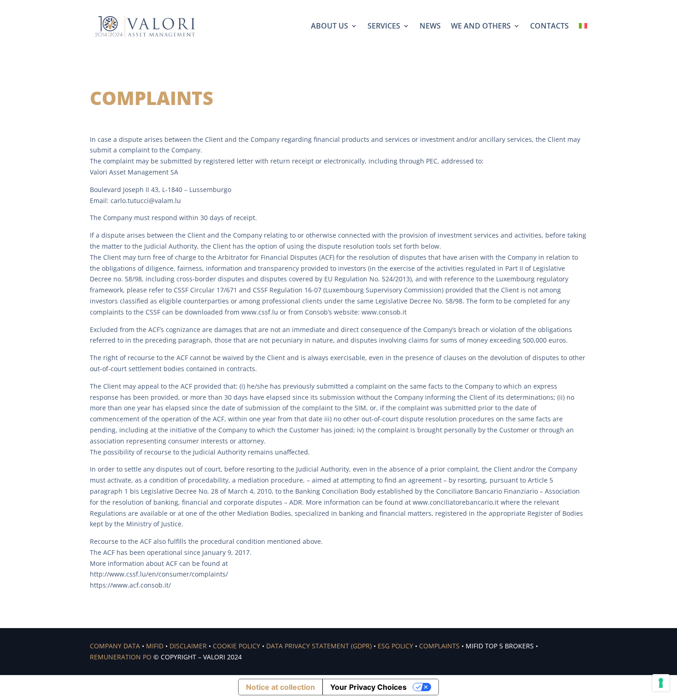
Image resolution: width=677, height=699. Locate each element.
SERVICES (384, 26)
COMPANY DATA (115, 645)
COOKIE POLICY (236, 645)
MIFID (154, 645)
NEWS (430, 26)
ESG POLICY (395, 645)
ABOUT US (329, 26)
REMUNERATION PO (121, 656)
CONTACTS (549, 26)
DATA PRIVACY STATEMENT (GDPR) (319, 645)
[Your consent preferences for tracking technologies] (661, 683)
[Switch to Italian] (583, 25)
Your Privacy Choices (368, 687)
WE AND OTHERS (481, 26)
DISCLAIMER (188, 645)
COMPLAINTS (439, 645)
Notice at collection (280, 687)
